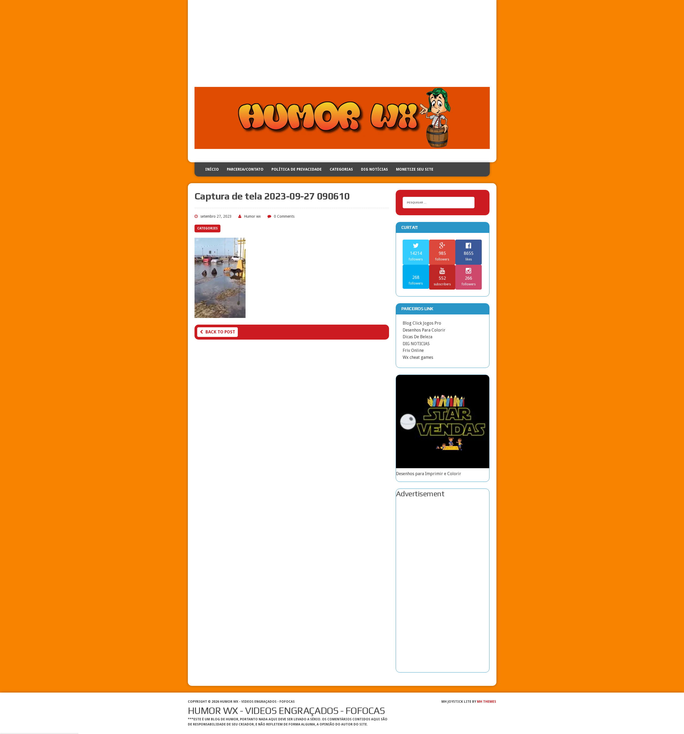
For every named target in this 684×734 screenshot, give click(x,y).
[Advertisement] (342, 46)
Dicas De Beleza (417, 336)
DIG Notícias (374, 169)
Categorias (341, 169)
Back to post (220, 332)
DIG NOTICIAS (416, 343)
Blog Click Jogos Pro (422, 323)
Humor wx (252, 216)
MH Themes (486, 702)
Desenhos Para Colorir (424, 330)
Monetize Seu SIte (414, 169)
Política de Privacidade (296, 169)
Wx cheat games (418, 357)
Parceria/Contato (245, 169)
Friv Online (413, 350)
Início (212, 169)
